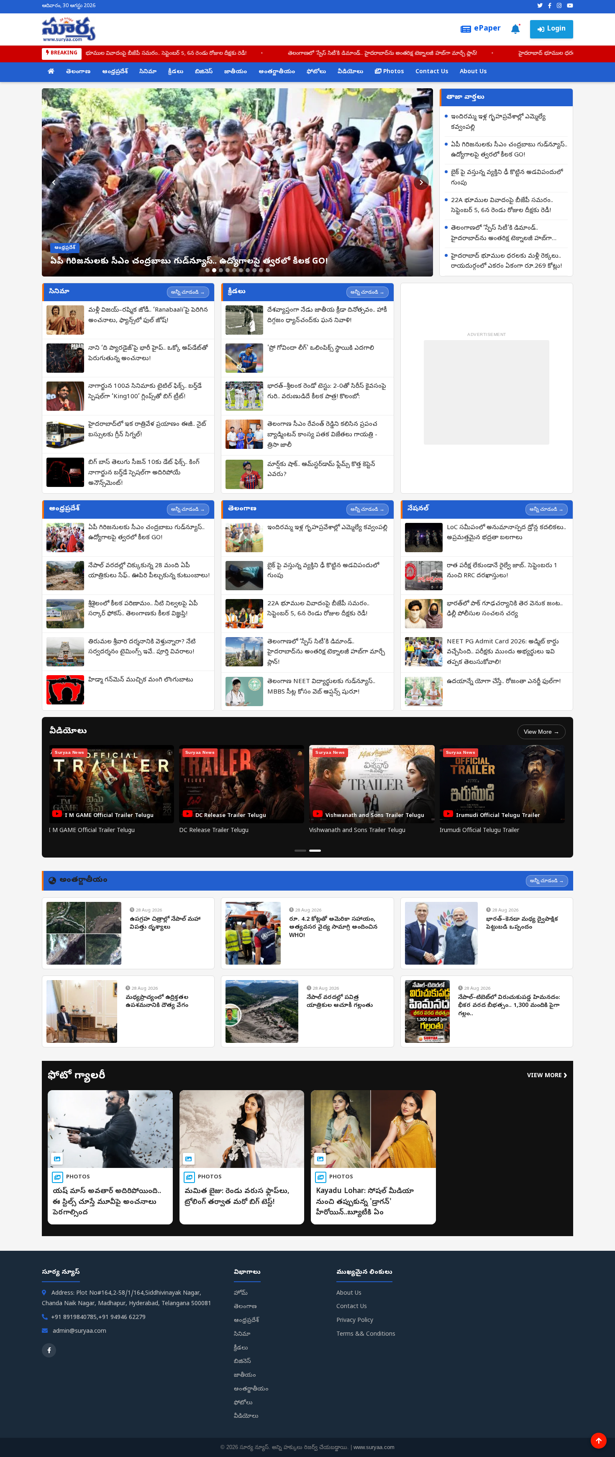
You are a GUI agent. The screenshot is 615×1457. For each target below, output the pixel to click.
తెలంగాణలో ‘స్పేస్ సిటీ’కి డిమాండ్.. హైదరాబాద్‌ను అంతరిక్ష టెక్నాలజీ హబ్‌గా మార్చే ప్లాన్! (307, 53)
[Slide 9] (261, 270)
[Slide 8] (254, 270)
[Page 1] (300, 851)
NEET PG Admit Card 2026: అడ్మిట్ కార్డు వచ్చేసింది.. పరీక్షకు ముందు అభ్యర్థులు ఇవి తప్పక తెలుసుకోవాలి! (503, 652)
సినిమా (147, 72)
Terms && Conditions (365, 1335)
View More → (541, 731)
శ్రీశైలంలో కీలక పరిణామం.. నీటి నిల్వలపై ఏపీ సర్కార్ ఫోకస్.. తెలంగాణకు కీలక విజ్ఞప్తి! (143, 609)
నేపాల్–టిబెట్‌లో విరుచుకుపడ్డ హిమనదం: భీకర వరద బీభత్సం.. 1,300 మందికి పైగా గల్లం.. (509, 1006)
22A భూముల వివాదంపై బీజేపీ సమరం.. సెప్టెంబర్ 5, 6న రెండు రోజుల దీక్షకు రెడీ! (502, 206)
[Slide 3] (221, 270)
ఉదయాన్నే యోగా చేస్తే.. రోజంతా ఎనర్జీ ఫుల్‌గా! (504, 682)
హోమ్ (241, 1294)
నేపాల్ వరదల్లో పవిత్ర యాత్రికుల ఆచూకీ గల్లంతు (340, 1002)
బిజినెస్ (204, 72)
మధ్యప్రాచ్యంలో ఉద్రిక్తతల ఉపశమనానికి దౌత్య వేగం (157, 1002)
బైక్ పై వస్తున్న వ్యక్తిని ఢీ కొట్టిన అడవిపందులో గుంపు (507, 178)
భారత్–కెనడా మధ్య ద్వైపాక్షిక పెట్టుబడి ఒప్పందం (522, 924)
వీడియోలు (350, 72)
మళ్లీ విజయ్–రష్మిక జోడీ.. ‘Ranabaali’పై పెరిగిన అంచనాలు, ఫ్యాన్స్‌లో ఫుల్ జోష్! (148, 315)
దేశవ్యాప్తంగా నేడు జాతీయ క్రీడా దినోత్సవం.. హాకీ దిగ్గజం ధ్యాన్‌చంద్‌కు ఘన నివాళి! (327, 315)
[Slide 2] (214, 270)
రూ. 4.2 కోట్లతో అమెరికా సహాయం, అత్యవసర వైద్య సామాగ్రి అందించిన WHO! (333, 928)
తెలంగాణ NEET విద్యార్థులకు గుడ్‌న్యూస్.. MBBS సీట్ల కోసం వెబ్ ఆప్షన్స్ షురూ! (321, 687)
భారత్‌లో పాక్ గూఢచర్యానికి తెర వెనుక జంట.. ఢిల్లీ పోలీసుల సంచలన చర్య (505, 609)
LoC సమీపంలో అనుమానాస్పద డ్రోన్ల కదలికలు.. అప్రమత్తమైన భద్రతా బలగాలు (506, 533)
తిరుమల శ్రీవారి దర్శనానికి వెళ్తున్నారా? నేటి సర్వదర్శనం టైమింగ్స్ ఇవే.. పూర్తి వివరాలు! (142, 647)
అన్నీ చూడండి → (188, 292)
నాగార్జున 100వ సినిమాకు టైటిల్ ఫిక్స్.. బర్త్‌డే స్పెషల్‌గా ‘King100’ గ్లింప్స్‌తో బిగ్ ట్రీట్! (145, 391)
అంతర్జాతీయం (277, 72)
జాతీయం (235, 72)
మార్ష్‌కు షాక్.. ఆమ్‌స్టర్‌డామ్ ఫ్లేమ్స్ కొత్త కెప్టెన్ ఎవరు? (321, 470)
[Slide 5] (234, 270)
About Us (473, 72)
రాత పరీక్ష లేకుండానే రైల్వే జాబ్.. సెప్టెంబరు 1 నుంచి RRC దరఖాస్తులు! (502, 571)
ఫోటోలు (316, 72)
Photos (393, 72)
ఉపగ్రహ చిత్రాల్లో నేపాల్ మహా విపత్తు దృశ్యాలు (165, 924)
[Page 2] (315, 851)
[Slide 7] (248, 270)
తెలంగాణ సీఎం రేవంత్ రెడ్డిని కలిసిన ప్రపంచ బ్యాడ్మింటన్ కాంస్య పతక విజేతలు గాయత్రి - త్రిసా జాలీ (322, 435)
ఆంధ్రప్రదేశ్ (115, 72)
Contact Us (431, 72)
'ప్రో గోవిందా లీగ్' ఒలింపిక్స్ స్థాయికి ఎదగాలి (320, 348)
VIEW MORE (547, 1076)
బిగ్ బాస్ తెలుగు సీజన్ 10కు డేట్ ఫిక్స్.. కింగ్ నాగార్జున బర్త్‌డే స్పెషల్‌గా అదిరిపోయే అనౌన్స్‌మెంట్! (144, 473)
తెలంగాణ (78, 72)
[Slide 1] (207, 270)
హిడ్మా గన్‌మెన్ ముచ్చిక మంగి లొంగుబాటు (140, 680)
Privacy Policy (354, 1321)
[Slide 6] (241, 270)
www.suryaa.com (374, 1447)
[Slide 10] (268, 270)
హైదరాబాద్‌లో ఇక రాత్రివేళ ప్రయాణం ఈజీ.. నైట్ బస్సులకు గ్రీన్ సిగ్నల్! (147, 429)
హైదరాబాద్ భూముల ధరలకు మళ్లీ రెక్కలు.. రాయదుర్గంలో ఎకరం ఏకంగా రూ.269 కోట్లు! (506, 261)
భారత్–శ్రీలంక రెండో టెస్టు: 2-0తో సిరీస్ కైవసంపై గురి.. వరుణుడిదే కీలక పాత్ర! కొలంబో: (326, 391)
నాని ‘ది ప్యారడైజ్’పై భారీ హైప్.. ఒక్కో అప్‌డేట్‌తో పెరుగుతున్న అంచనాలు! (148, 353)
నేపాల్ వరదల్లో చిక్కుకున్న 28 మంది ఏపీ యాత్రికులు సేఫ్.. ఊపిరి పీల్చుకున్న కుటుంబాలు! (149, 571)
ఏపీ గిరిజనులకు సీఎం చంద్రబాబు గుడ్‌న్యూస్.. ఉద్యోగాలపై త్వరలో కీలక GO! (509, 150)
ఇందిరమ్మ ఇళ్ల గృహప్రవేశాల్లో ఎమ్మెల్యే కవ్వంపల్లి (498, 122)
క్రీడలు (175, 72)
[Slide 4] (228, 270)
